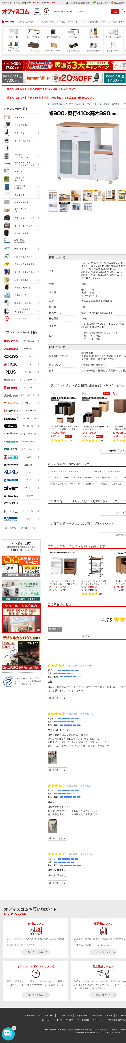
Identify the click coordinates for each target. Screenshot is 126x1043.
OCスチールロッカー (82, 478)
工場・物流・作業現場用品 (19, 241)
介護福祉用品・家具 (23, 256)
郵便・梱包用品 (21, 280)
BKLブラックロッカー (58, 478)
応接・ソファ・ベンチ (24, 218)
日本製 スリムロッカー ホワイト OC (64, 484)
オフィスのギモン (64, 1016)
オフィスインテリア (23, 226)
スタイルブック (81, 1016)
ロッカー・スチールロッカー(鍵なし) (65, 471)
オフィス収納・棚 (22, 141)
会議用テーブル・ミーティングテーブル (24, 163)
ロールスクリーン (47, 22)
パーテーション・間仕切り (21, 187)
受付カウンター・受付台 (22, 210)
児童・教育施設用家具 (24, 264)
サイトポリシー (98, 1020)
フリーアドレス (33, 37)
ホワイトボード (113, 51)
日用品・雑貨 (20, 295)
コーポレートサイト (50, 1020)
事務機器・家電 (21, 233)
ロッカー (18, 148)
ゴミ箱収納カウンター (95, 22)
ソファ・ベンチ (33, 51)
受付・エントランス (53, 51)
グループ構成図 (82, 1020)
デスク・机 (13, 37)
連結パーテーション (70, 22)
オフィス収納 (93, 37)
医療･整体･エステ (22, 249)
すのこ (104, 484)
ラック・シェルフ (113, 37)
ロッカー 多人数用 (93, 471)
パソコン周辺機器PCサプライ (22, 310)
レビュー (109, 1016)
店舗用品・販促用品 (23, 287)
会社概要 (69, 1020)
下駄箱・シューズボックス (22, 156)
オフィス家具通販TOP (30, 1016)
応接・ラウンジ (73, 51)
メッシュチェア (26, 22)
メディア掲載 (96, 1016)
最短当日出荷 (102, 3)
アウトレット (20, 318)
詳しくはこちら (35, 952)
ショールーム (48, 1016)
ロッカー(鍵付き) (113, 471)
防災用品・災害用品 (23, 303)
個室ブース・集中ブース (20, 179)
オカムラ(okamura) (104, 478)
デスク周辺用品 (53, 37)
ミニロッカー (91, 484)
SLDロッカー (117, 484)
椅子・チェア (13, 51)
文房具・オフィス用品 (24, 272)
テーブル (73, 37)
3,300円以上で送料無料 (79, 3)
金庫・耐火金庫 (93, 51)
